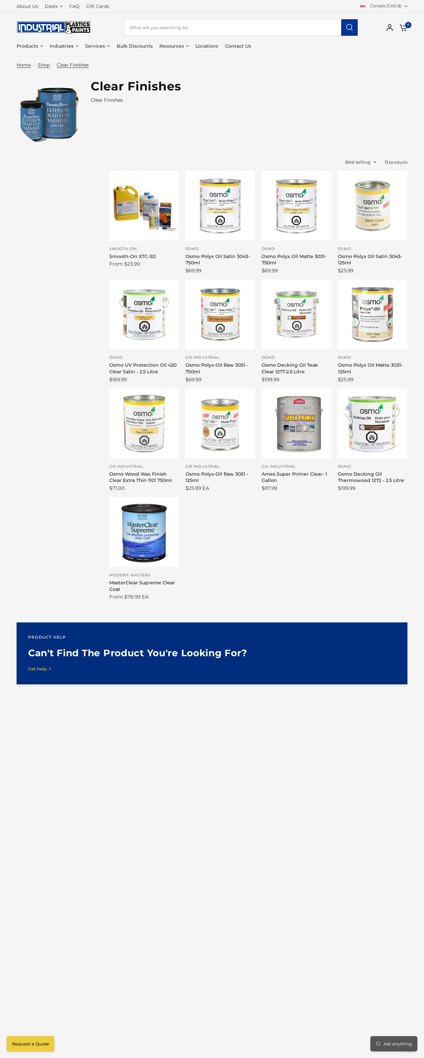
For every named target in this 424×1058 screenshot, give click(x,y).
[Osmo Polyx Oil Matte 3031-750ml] (296, 205)
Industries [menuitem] (62, 46)
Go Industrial (203, 357)
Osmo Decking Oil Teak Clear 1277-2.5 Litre (290, 368)
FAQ (74, 6)
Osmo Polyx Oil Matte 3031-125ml (370, 368)
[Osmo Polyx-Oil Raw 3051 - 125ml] (220, 423)
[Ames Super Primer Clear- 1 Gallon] (296, 423)
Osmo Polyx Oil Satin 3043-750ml (218, 259)
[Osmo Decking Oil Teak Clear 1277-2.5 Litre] (296, 314)
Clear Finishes (73, 65)
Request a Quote (30, 1043)
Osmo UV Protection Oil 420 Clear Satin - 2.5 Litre (143, 368)
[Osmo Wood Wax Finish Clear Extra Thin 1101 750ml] (144, 423)
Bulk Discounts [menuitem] (135, 46)
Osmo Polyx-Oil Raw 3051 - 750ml (217, 368)
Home (24, 65)
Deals (51, 6)
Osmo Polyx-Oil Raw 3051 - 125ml (217, 477)
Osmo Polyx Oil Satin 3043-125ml (370, 259)
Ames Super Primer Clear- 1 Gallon (294, 477)
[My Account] (389, 27)
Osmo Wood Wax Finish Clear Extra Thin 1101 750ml (140, 477)
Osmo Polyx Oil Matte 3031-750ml (294, 259)
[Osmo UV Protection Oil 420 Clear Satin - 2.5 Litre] (144, 314)
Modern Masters (130, 575)
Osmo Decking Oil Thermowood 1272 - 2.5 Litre (371, 477)
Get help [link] (37, 669)
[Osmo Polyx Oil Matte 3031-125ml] (372, 314)
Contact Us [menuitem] (238, 46)
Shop (44, 65)
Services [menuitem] (95, 46)
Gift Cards (97, 6)
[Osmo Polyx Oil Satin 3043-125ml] (372, 205)
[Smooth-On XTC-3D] (144, 205)
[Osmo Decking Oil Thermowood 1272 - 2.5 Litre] (372, 423)
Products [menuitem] (27, 46)
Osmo (192, 248)
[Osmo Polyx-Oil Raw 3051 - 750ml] (220, 314)
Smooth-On (123, 248)
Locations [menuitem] (206, 46)
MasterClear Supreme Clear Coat (142, 586)
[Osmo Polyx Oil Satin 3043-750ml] (220, 205)
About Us (27, 6)
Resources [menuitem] (171, 46)
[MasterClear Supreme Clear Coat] (144, 532)
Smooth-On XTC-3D (132, 256)
